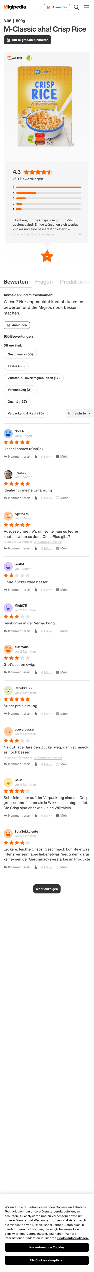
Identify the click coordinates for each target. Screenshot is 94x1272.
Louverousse (24, 729)
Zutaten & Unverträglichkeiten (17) (34, 377)
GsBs (19, 779)
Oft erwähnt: (13, 345)
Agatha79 (22, 513)
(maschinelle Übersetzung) (18, 542)
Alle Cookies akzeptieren (46, 1260)
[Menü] (86, 7)
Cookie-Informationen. (73, 1238)
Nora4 (19, 431)
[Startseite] (15, 7)
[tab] (16, 281)
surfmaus (22, 646)
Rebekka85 (23, 688)
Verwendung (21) (20, 389)
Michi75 (21, 605)
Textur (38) (16, 366)
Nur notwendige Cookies (46, 1247)
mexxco (20, 472)
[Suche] (76, 7)
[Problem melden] (79, 234)
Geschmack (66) (20, 354)
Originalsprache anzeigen (48, 542)
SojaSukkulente (26, 831)
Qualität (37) (17, 401)
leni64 (19, 564)
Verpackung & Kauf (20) (26, 413)
